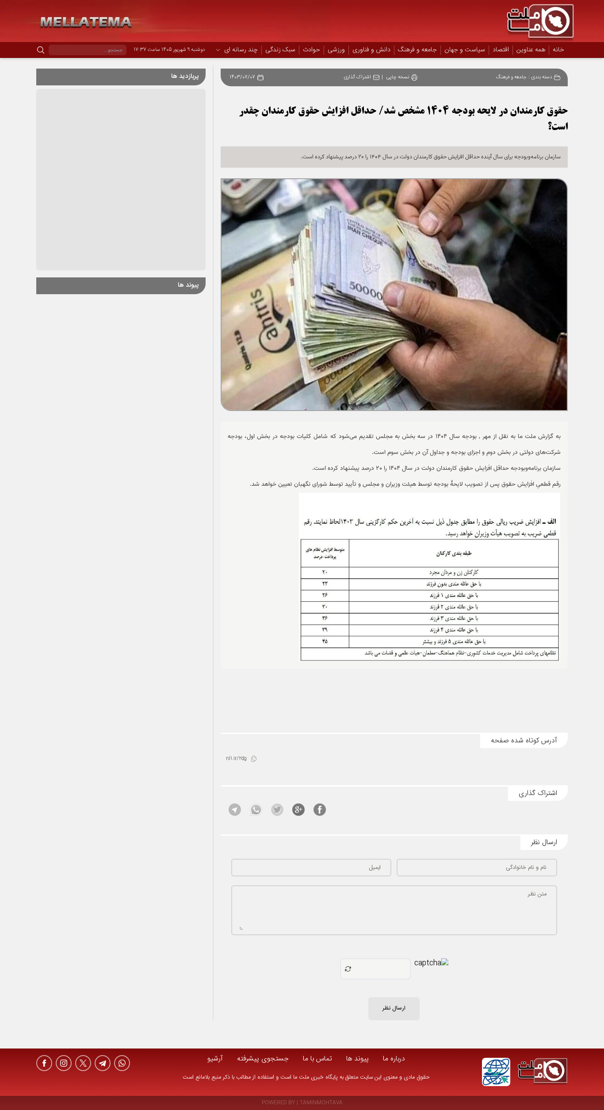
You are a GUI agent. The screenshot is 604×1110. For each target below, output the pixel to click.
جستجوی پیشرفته (263, 1059)
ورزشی (336, 50)
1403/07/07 (242, 77)
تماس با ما (317, 1059)
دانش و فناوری (371, 50)
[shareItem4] (256, 810)
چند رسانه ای (241, 50)
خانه (558, 50)
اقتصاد (501, 50)
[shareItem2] (298, 810)
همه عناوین (530, 50)
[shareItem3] (277, 810)
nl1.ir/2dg (236, 759)
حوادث (311, 50)
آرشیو (215, 1059)
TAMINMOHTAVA (321, 1103)
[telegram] (102, 1063)
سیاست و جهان (464, 50)
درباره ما (394, 1059)
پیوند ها (357, 1059)
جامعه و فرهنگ (417, 50)
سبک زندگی (280, 50)
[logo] (542, 1072)
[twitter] (83, 1063)
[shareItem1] (320, 810)
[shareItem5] (235, 810)
